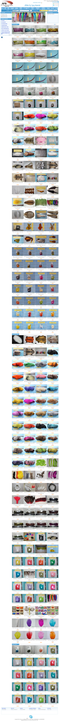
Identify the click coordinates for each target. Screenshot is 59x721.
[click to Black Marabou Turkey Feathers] (41, 540)
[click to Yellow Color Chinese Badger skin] (41, 343)
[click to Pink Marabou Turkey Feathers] (52, 577)
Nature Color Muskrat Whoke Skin (29, 207)
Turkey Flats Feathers (18, 615)
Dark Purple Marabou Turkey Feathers (17, 603)
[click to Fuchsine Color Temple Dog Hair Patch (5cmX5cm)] (41, 280)
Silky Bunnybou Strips (41, 467)
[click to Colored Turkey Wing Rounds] (52, 602)
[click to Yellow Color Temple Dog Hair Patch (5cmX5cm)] (18, 292)
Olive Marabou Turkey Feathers (41, 578)
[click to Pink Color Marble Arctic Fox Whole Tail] (18, 417)
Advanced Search (35, 10)
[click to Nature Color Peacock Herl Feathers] (41, 206)
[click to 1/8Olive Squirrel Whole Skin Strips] (18, 516)
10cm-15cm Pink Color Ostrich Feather (41, 640)
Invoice (56, 8)
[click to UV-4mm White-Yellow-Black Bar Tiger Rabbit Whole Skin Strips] (18, 46)
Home (2, 8)
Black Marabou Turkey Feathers (41, 541)
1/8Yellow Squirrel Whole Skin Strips (18, 529)
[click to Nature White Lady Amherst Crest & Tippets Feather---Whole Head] (41, 243)
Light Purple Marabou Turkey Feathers (41, 679)
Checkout (51, 10)
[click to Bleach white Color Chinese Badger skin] (52, 343)
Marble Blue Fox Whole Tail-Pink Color (29, 467)
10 (44, 22)
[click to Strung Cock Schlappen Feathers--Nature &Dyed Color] (41, 491)
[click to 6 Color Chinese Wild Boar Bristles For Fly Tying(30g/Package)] (52, 181)
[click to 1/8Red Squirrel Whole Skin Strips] (41, 528)
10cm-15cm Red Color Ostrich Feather (29, 640)
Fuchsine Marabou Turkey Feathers (29, 691)
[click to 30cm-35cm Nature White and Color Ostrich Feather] (18, 343)
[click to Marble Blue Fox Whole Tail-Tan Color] (18, 454)
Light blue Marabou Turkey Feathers (53, 679)
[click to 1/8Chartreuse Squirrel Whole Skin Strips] (18, 540)
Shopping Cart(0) (4, 15)
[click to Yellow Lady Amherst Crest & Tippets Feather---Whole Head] (18, 243)
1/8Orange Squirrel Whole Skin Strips (29, 529)
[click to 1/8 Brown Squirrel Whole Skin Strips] (41, 516)
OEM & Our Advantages (42, 709)
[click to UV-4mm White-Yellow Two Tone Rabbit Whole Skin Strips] (29, 58)
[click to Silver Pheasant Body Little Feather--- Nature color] (29, 614)
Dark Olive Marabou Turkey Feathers (52, 691)
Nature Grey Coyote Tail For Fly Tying (17, 170)
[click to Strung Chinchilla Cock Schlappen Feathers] (52, 491)
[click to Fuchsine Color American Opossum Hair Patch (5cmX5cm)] (41, 255)
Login (47, 0)
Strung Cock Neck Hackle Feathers (18, 492)
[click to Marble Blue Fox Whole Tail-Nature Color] (18, 144)
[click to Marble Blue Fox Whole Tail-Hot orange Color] (41, 132)
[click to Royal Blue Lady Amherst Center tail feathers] (52, 58)
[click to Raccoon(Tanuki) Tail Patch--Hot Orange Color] (41, 317)
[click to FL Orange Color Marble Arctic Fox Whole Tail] (18, 380)
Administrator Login (35, 720)
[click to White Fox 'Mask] (41, 169)
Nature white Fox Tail (41, 59)
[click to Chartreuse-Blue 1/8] (29, 95)
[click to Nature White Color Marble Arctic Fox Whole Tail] (18, 132)
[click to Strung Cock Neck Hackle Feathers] (18, 491)
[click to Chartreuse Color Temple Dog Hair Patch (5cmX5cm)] (52, 280)
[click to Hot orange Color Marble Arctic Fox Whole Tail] (18, 368)
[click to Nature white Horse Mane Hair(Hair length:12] (41, 218)
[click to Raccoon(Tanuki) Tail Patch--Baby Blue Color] (41, 329)
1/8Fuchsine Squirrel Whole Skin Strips (52, 529)
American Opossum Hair (37, 8)
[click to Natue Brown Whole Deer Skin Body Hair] (29, 144)
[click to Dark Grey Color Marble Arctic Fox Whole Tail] (41, 368)
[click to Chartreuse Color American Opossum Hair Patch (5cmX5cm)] (52, 255)
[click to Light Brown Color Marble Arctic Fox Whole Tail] (41, 405)
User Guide (49, 708)
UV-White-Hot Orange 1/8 (17, 96)
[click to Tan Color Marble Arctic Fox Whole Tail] (41, 417)
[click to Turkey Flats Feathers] (18, 614)
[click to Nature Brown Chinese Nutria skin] (52, 218)
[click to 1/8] (18, 653)
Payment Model (23, 709)
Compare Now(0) (4, 16)
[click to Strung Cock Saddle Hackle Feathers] (29, 491)
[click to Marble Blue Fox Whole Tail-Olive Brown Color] (41, 442)
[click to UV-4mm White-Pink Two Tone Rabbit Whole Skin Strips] (18, 58)
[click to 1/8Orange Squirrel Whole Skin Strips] (29, 528)
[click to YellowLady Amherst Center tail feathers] (52, 70)
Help (49, 0)
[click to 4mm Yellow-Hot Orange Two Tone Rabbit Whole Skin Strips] (29, 46)
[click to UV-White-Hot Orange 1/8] (18, 95)
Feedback (51, 0)
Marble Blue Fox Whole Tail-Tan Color (18, 455)
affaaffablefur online (15, 22)
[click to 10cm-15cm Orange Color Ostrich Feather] (52, 639)
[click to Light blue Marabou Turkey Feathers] (52, 678)
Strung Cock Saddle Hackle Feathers (29, 492)
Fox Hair (5, 8)
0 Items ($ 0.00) (43, 10)
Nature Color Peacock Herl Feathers (41, 207)
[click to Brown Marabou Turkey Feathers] (29, 602)
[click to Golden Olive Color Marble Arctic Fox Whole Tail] (52, 405)
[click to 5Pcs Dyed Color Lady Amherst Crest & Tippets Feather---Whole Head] (52, 206)
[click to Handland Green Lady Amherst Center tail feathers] (41, 70)
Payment (21, 708)
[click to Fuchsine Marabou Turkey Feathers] (29, 690)
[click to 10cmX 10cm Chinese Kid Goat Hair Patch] (29, 181)
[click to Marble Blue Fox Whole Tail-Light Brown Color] (52, 442)
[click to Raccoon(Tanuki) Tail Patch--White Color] (52, 329)
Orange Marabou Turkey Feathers (41, 566)
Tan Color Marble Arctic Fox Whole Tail (41, 418)
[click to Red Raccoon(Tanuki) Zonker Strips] (52, 292)
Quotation (52, 8)
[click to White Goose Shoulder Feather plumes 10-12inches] (52, 144)
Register (45, 0)
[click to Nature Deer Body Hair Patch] (52, 107)
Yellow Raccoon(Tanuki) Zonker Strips (29, 305)
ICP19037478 (30, 720)
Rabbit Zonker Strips (21, 8)
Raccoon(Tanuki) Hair (26, 8)
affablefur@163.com (25, 720)
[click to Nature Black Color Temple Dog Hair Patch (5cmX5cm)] (18, 280)
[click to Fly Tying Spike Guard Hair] (41, 479)
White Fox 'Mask (41, 170)
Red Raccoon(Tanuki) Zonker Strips (53, 293)
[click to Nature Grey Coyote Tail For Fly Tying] (18, 169)
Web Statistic (4, 708)
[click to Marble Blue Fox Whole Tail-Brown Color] (29, 454)
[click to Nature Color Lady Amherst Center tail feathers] (18, 218)
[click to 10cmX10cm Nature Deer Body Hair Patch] (18, 107)
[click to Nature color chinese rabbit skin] (29, 479)
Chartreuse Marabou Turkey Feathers (41, 603)
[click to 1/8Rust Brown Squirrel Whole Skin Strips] (52, 516)
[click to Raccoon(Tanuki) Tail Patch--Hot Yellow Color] (29, 329)
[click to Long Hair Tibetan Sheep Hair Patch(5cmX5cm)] (18, 206)
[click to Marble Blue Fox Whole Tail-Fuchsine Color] (29, 132)
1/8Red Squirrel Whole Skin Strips (41, 529)
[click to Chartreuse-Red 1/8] (52, 95)
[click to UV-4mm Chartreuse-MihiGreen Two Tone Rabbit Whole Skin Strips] (41, 46)
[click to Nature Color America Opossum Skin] (18, 181)
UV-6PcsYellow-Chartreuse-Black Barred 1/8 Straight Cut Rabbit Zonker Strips (41, 555)
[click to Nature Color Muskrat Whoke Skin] (29, 206)
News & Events (48, 8)
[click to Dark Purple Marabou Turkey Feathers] (18, 602)
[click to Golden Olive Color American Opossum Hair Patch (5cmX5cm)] (29, 255)
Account (55, 10)
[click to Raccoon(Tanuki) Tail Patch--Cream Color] (18, 317)
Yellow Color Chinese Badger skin (41, 344)
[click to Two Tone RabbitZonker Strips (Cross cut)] (52, 479)
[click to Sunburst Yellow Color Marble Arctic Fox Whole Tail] (52, 368)
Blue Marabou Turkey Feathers (17, 578)
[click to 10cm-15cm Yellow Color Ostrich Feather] (18, 639)
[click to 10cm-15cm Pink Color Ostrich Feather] (41, 639)
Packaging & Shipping (32, 708)
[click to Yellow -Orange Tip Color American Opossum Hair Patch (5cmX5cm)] (18, 255)
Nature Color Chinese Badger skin (52, 170)
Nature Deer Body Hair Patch (53, 108)
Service (39, 708)
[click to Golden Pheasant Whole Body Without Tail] (29, 243)
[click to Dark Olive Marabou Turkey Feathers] (52, 690)
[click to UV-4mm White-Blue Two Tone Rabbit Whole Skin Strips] (52, 46)
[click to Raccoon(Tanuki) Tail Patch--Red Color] (29, 317)
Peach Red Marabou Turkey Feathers (29, 566)
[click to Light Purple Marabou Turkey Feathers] (41, 678)
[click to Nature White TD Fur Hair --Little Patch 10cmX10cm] (41, 181)
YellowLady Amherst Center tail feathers (52, 71)
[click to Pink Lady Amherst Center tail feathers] (29, 70)
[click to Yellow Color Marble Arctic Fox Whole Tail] (18, 405)
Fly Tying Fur (8, 8)
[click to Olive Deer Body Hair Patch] (41, 107)
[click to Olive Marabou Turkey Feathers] (41, 577)
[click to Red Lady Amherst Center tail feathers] (18, 70)
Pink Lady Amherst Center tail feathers (29, 71)
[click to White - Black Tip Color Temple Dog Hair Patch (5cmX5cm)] (29, 280)
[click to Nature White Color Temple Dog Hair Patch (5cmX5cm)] (41, 292)
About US (12, 708)
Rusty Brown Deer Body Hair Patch (29, 108)
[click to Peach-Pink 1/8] (41, 95)
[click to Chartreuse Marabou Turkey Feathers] (41, 602)
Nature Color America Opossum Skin (18, 182)
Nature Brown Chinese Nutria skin (52, 219)
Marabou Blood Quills (29, 541)
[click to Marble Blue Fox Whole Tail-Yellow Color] (52, 454)
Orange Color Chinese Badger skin (29, 344)
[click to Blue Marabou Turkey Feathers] (18, 577)
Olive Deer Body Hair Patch (41, 108)
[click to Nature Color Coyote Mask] (29, 169)
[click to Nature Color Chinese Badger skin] (52, 169)
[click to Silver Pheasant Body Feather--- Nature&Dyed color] (41, 614)
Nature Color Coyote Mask (29, 170)
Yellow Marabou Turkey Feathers (17, 566)
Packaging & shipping (33, 709)
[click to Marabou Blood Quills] (29, 540)
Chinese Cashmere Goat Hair (43, 8)
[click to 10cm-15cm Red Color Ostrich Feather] (29, 639)
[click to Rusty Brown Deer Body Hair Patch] (29, 107)
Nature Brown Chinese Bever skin (29, 219)
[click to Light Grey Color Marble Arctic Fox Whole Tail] (52, 417)
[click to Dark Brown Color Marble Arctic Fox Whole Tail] (52, 380)
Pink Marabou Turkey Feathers (52, 578)
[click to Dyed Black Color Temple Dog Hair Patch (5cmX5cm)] (29, 292)
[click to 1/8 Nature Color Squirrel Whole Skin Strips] (29, 516)
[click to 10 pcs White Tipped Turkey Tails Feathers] (29, 577)
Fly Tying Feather (12, 8)
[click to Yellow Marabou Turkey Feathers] (18, 565)
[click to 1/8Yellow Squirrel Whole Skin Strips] (18, 528)
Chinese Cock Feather (32, 8)
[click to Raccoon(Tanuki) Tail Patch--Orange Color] (52, 317)
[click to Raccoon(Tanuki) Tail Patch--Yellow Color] (18, 329)
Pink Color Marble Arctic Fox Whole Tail (17, 418)
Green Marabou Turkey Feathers (52, 566)
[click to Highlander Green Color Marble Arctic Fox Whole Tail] (29, 368)
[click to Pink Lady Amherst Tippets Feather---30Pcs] (41, 144)
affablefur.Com (21, 719)
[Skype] (31, 718)
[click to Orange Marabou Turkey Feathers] (41, 565)
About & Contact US (14, 709)
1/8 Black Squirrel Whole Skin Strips (53, 504)
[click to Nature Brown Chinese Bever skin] (29, 218)
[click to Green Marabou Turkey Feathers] (52, 565)
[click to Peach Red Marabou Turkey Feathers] (29, 565)
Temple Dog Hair (16, 8)
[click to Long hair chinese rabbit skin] (18, 479)
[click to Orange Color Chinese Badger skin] (29, 343)
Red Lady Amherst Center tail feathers (17, 71)
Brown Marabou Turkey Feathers (29, 603)
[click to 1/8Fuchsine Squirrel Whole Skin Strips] (52, 528)
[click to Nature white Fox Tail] (41, 58)
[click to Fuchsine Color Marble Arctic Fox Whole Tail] (29, 405)
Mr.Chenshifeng (56, 3)
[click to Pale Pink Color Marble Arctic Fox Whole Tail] (41, 380)
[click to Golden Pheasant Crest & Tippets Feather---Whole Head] (52, 243)
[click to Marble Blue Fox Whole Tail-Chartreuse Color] (52, 132)
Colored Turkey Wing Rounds (53, 603)
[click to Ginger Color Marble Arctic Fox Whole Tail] (29, 417)
